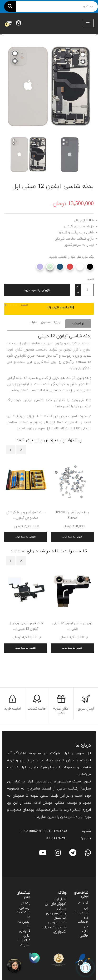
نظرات (33, 322)
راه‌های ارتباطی (25, 905)
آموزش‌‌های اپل (56, 903)
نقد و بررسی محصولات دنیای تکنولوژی (55, 927)
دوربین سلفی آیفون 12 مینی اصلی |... (72, 626)
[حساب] (18, 23)
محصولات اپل (81, 915)
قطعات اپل (83, 905)
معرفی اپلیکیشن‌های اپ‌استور (56, 913)
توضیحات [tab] (78, 323)
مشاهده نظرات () (61, 307)
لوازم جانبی (84, 933)
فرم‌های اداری (24, 933)
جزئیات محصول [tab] (50, 322)
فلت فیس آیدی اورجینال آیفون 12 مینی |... (26, 626)
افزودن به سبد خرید (37, 290)
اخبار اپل (60, 899)
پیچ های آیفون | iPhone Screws (72, 515)
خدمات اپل (83, 924)
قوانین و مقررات (24, 943)
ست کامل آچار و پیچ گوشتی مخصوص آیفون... (25, 515)
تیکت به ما (23, 915)
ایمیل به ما (24, 924)
